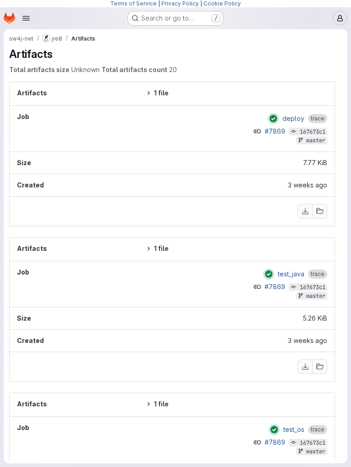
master (315, 140)
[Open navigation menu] (26, 18)
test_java (291, 274)
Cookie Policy (222, 3)
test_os (293, 429)
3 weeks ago (307, 185)
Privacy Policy (180, 3)
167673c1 (312, 131)
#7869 (276, 131)
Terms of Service (133, 3)
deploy (293, 118)
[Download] (305, 211)
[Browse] (320, 211)
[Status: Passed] (273, 118)
